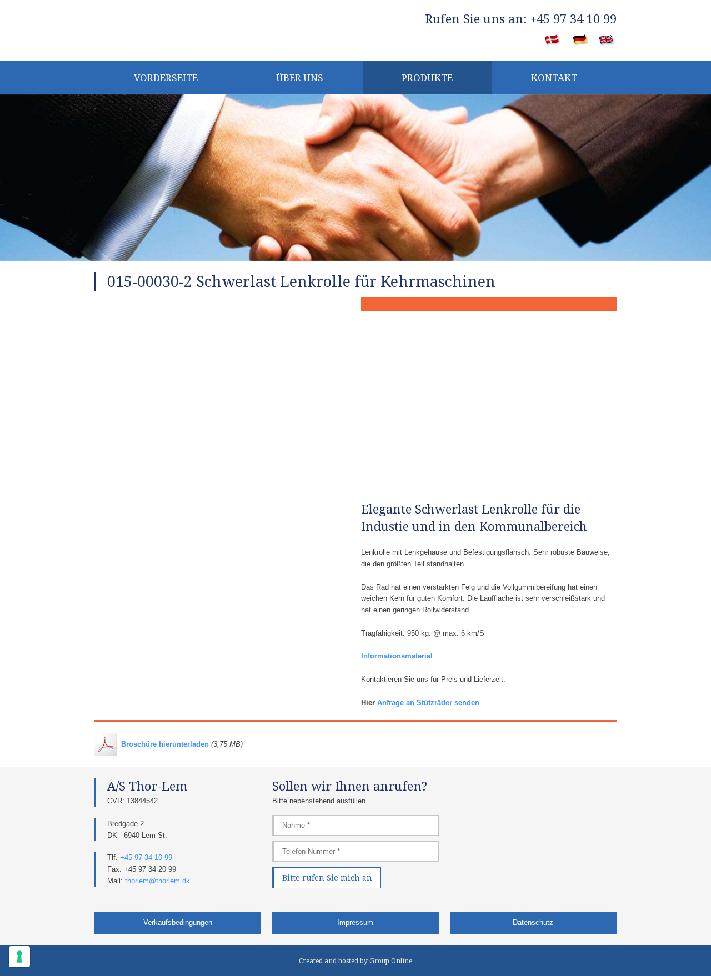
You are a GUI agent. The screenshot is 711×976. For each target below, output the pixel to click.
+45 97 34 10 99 (146, 857)
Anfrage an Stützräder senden (428, 702)
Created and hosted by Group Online (355, 961)
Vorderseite (166, 77)
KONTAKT (554, 77)
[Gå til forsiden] (177, 29)
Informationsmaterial (397, 656)
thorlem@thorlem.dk (157, 881)
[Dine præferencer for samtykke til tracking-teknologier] (19, 956)
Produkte (427, 77)
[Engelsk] (607, 40)
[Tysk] (580, 40)
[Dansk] (552, 40)
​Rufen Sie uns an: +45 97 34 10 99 (521, 19)
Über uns (299, 77)
